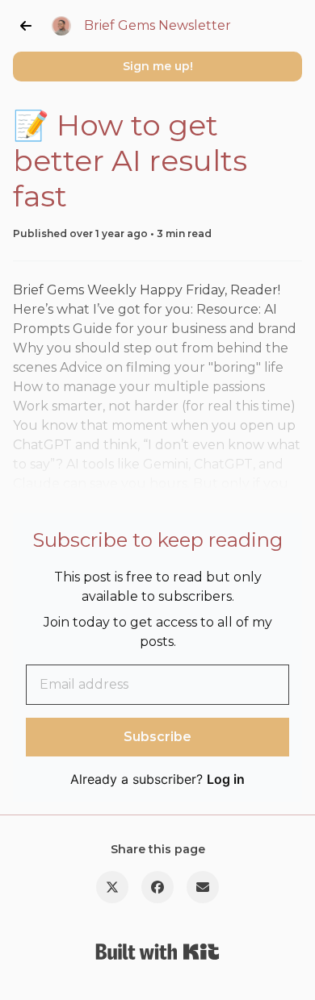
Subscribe (157, 736)
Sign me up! (158, 66)
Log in (226, 779)
